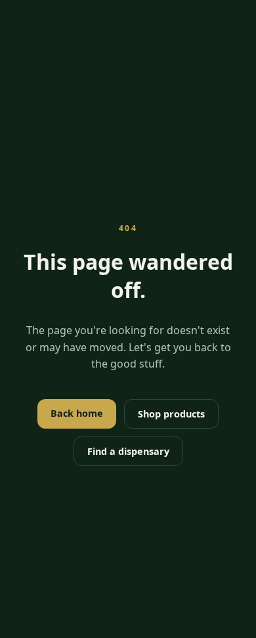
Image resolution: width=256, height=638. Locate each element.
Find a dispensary (128, 451)
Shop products (171, 414)
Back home (77, 413)
